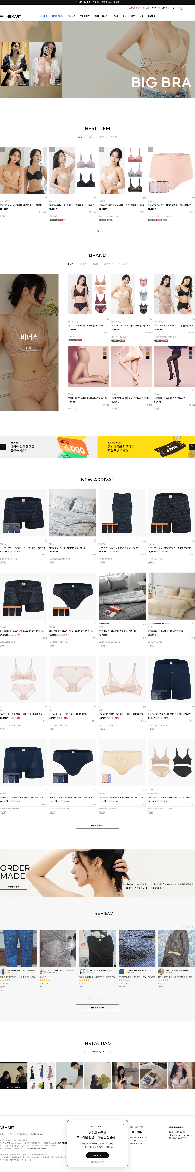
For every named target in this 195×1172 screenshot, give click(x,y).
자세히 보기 (12, 887)
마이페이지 (156, 8)
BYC (95, 264)
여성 (124, 16)
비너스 (70, 264)
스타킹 (113, 137)
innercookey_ (96, 1052)
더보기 (28, 348)
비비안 (83, 264)
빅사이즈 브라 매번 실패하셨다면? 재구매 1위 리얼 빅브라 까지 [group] (97, 2)
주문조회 (146, 8)
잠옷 (133, 16)
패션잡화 (152, 16)
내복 (141, 16)
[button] (9, 64)
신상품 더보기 (96, 825)
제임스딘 (108, 264)
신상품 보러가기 (97, 1155)
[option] (97, 188)
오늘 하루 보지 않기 (98, 1162)
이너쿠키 (123, 264)
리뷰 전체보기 (96, 1007)
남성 (116, 16)
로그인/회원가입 (134, 8)
